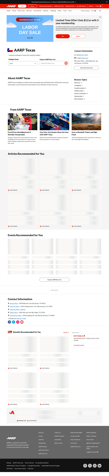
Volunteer (41, 439)
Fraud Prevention (79, 88)
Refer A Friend (58, 443)
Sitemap (9, 463)
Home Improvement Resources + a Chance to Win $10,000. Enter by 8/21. (53, 2)
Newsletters (57, 439)
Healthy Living (78, 91)
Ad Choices (10, 468)
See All (65, 332)
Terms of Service (29, 463)
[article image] (22, 129)
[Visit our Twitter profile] (13, 322)
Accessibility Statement (41, 463)
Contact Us (57, 432)
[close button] (100, 17)
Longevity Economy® (92, 452)
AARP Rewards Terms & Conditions (16, 465)
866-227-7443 (83, 55)
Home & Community (80, 93)
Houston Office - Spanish (17, 309)
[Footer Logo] (18, 438)
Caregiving (77, 85)
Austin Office (14, 303)
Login (97, 6)
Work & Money (78, 99)
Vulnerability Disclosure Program (51, 465)
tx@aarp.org (84, 58)
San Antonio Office (16, 315)
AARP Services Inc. (75, 446)
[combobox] (54, 63)
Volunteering (78, 96)
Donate (41, 436)
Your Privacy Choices (20, 468)
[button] (100, 10)
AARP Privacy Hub (18, 463)
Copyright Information (34, 465)
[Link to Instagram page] (17, 322)
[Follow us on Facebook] (9, 322)
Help (92, 10)
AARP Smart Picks (59, 6)
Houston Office (15, 306)
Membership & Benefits (45, 6)
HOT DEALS (78, 336)
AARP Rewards (82, 6)
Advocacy (77, 82)
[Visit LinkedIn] (99, 466)
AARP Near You (43, 453)
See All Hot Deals (79, 345)
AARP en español (85, 10)
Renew (78, 36)
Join (63, 36)
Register (91, 6)
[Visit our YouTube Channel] (21, 322)
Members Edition (70, 6)
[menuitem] (8, 11)
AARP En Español (59, 436)
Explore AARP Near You (47, 59)
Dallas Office (14, 312)
